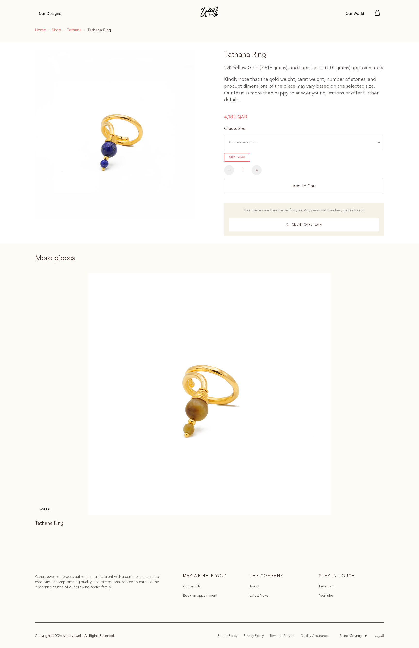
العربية (379, 636)
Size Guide (237, 157)
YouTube (326, 595)
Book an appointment (200, 595)
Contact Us (191, 586)
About (254, 586)
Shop (56, 29)
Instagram (326, 586)
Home (40, 29)
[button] (304, 224)
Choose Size (234, 129)
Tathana (74, 29)
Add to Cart (304, 186)
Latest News (259, 595)
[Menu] (377, 13)
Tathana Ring (49, 523)
